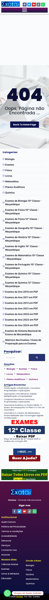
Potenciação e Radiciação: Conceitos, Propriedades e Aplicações (22, 389)
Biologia (30, 565)
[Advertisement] (24, 39)
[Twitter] (29, 4)
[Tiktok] (38, 4)
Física (29, 570)
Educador (6, 578)
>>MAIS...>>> (24, 451)
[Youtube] (34, 4)
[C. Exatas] (10, 4)
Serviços (5, 545)
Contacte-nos (9, 550)
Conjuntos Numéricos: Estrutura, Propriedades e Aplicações (19, 400)
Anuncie (5, 554)
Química (30, 583)
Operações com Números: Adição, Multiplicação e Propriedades (20, 395)
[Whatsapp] (43, 4)
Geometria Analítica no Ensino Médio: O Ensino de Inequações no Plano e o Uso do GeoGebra (24, 407)
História (30, 574)
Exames (5, 569)
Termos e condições (12, 531)
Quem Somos (8, 521)
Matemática (32, 579)
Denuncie (6, 540)
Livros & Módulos (10, 573)
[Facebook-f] (14, 511)
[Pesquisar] (37, 357)
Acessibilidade (9, 536)
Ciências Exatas (9, 564)
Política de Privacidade (13, 526)
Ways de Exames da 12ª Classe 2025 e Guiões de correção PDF (22, 440)
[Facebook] (25, 4)
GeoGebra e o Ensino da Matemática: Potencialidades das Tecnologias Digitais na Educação (24, 415)
